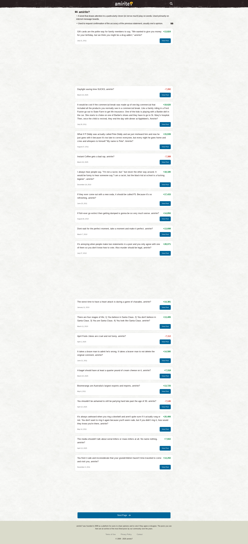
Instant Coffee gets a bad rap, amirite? (95, 156)
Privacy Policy (126, 534)
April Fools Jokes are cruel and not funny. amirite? (101, 336)
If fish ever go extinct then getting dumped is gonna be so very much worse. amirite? (118, 213)
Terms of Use (111, 534)
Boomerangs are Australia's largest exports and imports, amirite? (108, 386)
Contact (140, 534)
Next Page (122, 515)
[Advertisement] (124, 65)
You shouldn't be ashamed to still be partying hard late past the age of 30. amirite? (116, 401)
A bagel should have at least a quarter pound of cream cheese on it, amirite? (114, 370)
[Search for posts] (171, 3)
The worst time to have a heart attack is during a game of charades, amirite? (114, 302)
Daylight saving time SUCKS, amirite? (95, 89)
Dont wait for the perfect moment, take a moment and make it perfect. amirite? (115, 228)
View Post (165, 41)
